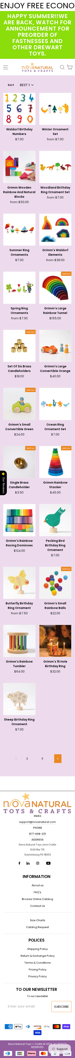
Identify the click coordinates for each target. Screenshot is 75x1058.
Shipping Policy (37, 949)
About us (38, 885)
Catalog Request (37, 927)
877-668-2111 (37, 834)
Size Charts (37, 920)
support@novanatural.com (37, 822)
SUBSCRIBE (61, 1007)
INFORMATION (36, 876)
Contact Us (37, 906)
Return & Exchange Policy (38, 956)
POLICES (37, 940)
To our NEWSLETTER (36, 989)
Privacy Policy (37, 976)
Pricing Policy (37, 970)
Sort (11, 85)
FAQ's (37, 892)
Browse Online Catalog (37, 899)
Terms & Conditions (37, 963)
